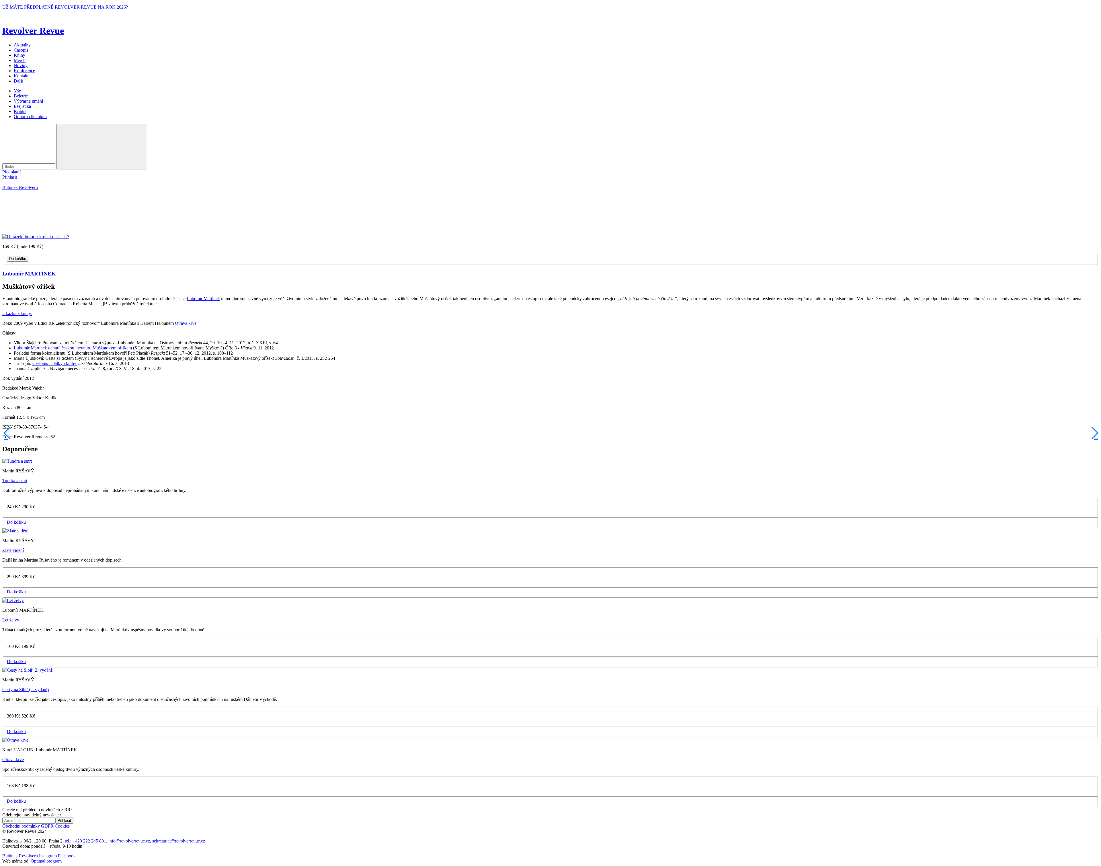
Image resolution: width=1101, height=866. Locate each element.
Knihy (19, 55)
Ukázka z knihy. (17, 313)
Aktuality (22, 44)
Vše (17, 90)
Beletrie (21, 95)
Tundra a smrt (14, 480)
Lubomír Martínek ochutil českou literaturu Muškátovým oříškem (73, 347)
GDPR (47, 826)
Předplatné (12, 171)
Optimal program (46, 861)
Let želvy (10, 619)
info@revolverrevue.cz (129, 840)
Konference (24, 70)
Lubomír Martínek (203, 298)
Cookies (62, 826)
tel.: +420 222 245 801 (85, 840)
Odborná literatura (30, 116)
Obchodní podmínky (21, 826)
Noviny (21, 65)
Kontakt (21, 75)
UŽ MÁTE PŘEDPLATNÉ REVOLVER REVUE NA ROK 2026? (65, 7)
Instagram (48, 855)
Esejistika (22, 106)
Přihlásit (9, 177)
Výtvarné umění (28, 101)
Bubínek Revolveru (20, 187)
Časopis (21, 50)
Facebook (67, 855)
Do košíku (17, 259)
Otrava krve (185, 323)
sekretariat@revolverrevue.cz (178, 840)
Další (18, 81)
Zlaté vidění (13, 550)
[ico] (7, 433)
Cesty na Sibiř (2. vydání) (25, 689)
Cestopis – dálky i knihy (54, 363)
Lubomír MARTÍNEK (29, 274)
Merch (20, 60)
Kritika (20, 111)
